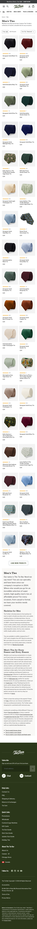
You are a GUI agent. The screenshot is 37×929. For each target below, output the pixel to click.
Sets (7, 701)
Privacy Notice (6, 898)
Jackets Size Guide (8, 836)
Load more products (18, 563)
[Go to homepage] (18, 6)
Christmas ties (8, 674)
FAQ (3, 795)
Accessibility (5, 885)
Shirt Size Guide (7, 833)
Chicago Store (6, 857)
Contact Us (5, 792)
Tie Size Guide (6, 830)
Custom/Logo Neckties (9, 823)
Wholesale (5, 819)
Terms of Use (5, 894)
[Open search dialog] (7, 6)
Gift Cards (5, 826)
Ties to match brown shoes (13, 730)
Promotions (6, 816)
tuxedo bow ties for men (12, 717)
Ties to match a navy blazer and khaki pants (18, 734)
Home (3, 17)
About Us (5, 850)
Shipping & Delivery (8, 799)
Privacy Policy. (7, 920)
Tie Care (4, 805)
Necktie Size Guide (18, 645)
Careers (4, 854)
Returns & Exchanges (9, 802)
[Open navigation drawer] (4, 6)
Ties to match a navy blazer (13, 732)
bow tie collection (13, 712)
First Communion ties (26, 714)
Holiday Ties (6, 840)
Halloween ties (13, 678)
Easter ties (9, 683)
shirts (13, 693)
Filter (4, 32)
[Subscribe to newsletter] (32, 769)
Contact (28, 776)
